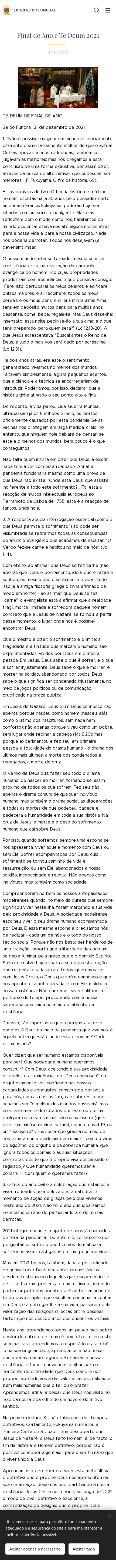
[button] (97, 10)
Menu (108, 10)
